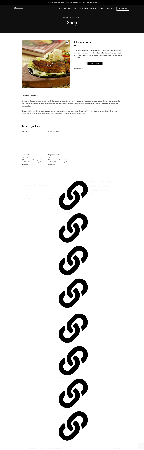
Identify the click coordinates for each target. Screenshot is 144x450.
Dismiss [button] (95, 2)
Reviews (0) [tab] (34, 96)
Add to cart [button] (33, 149)
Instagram (93, 194)
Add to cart (95, 63)
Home (64, 17)
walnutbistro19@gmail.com (100, 190)
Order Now (89, 2)
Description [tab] (25, 96)
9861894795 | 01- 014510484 (101, 186)
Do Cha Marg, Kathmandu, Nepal (102, 182)
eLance (59, 448)
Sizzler (69, 17)
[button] (122, 9)
